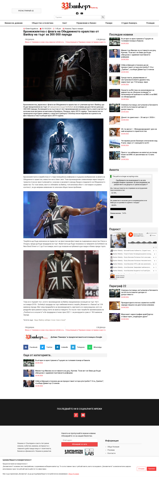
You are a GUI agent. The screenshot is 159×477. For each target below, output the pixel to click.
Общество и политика (42, 23)
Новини (68, 29)
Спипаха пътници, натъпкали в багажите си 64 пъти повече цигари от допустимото (139, 107)
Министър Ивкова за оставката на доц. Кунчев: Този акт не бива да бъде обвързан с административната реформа (68, 372)
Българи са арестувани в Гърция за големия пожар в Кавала (62, 360)
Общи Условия (73, 474)
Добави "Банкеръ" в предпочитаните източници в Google (76, 337)
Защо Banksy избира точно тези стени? (50, 320)
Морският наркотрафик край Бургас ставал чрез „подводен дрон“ (137, 315)
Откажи (141, 469)
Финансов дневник (14, 23)
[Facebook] (77, 13)
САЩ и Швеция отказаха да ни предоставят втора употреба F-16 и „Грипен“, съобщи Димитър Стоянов (137, 67)
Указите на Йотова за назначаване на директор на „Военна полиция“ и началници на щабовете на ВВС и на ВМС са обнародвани (139, 93)
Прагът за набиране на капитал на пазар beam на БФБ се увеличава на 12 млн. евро (139, 154)
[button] (31, 347)
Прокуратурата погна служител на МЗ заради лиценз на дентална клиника (138, 303)
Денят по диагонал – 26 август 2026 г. (138, 117)
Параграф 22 (117, 286)
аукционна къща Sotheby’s (62, 107)
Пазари (108, 23)
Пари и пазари (77, 29)
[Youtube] (82, 13)
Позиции (150, 23)
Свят (64, 23)
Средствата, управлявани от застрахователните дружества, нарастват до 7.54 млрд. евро (135, 79)
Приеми (151, 469)
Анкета (114, 169)
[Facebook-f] (76, 415)
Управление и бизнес (86, 23)
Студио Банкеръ (129, 23)
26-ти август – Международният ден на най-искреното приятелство (139, 130)
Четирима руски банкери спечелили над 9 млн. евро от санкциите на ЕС (139, 142)
